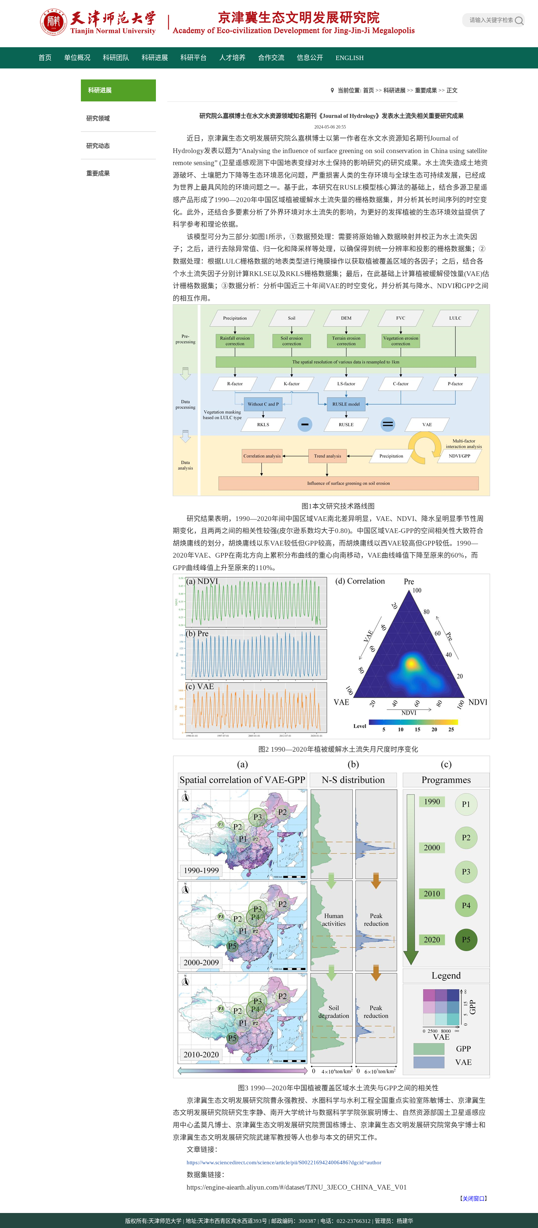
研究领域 (98, 118)
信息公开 (310, 58)
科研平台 (193, 58)
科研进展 (155, 58)
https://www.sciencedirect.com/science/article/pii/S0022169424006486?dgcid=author (284, 1162)
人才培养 (232, 58)
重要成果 (98, 173)
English (350, 58)
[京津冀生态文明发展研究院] (228, 35)
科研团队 (116, 58)
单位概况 (77, 58)
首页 (45, 58)
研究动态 (98, 146)
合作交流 (271, 58)
